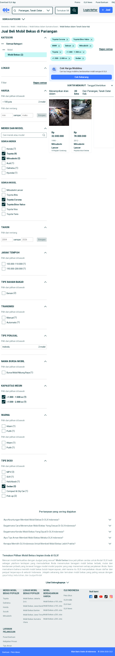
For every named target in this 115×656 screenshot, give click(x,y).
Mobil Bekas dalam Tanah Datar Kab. (75, 27)
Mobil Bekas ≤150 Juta (52, 606)
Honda (5, 607)
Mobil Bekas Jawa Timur (33, 615)
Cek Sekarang (81, 77)
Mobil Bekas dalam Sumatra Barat (44, 27)
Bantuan (5, 652)
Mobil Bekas (22, 27)
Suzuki (6, 612)
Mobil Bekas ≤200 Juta (52, 610)
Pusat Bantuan (9, 637)
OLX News (68, 609)
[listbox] (67, 40)
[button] (8, 2)
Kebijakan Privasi (10, 641)
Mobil (13, 27)
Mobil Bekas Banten (31, 610)
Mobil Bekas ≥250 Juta (52, 619)
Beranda (5, 27)
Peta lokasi (15, 652)
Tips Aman (7, 646)
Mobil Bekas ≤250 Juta (52, 615)
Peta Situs (68, 596)
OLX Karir (67, 604)
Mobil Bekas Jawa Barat (33, 606)
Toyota (6, 599)
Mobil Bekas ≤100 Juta (52, 602)
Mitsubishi (7, 616)
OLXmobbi (68, 600)
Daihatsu (6, 603)
